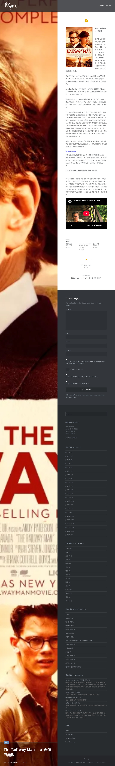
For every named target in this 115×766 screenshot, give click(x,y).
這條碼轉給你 (69, 633)
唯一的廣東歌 (69, 622)
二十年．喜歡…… (70, 637)
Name (68, 333)
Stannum (13, 762)
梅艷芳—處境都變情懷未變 (73, 667)
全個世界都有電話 (70, 644)
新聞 (66, 567)
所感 (66, 556)
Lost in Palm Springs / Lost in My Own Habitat (79, 640)
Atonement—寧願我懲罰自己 (81, 680)
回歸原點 (101, 5)
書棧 (66, 571)
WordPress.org (70, 742)
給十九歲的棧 (69, 648)
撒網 (66, 559)
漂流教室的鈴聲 (70, 659)
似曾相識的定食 (70, 629)
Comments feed (70, 738)
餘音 (66, 601)
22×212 (67, 614)
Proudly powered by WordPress (76, 762)
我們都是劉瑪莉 (70, 655)
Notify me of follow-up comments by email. (82, 377)
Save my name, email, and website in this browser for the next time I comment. (85, 362)
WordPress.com (100, 762)
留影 (66, 574)
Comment (70, 309)
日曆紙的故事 (69, 618)
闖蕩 (66, 589)
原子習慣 (68, 652)
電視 (66, 597)
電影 (6, 742)
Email (68, 342)
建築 (66, 552)
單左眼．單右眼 (70, 663)
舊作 (66, 578)
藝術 (66, 582)
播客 (66, 563)
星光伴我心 (96, 244)
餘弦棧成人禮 (69, 625)
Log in (67, 730)
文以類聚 (108, 5)
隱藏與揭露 (69, 244)
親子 (66, 586)
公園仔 (67, 703)
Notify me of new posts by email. (78, 384)
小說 (66, 548)
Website (68, 351)
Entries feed (69, 734)
